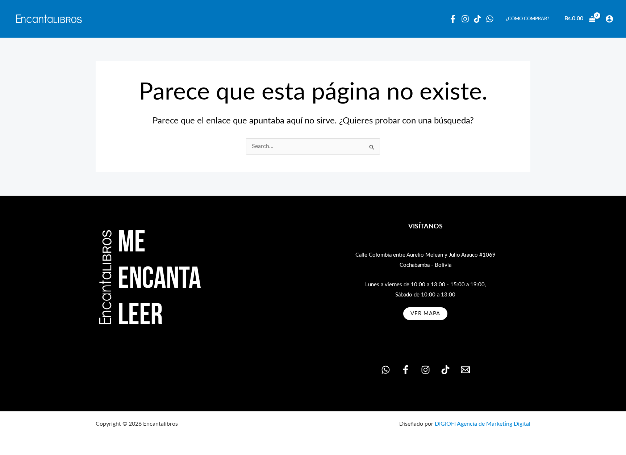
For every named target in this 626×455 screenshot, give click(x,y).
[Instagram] (465, 19)
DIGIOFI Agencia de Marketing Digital (482, 424)
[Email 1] (465, 369)
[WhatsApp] (490, 19)
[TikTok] (445, 369)
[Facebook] (453, 19)
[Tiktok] (477, 19)
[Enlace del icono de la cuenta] (609, 19)
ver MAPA (425, 313)
